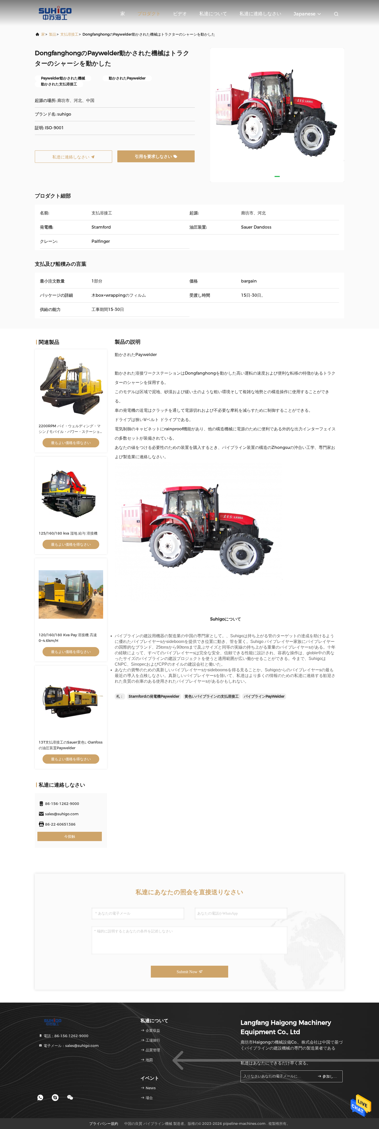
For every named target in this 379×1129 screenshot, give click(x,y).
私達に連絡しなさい (260, 14)
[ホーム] (55, 13)
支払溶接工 (69, 34)
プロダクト (149, 14)
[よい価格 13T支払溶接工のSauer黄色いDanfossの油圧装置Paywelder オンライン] (71, 702)
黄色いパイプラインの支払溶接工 (212, 696)
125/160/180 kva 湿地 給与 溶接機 (68, 533)
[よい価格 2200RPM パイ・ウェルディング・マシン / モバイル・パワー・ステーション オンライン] (71, 385)
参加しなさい (330, 1076)
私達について (213, 14)
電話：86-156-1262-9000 (65, 1036)
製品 (52, 34)
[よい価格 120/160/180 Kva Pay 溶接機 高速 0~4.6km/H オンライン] (71, 594)
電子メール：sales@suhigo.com (71, 1045)
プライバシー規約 (103, 1123)
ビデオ (180, 14)
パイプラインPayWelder (264, 696)
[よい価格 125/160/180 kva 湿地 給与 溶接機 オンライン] (71, 493)
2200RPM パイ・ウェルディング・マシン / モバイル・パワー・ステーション (70, 432)
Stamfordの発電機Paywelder (154, 696)
